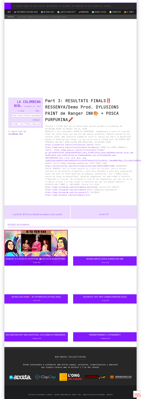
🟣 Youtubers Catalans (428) (26, 12)
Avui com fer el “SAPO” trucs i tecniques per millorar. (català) (105, 296)
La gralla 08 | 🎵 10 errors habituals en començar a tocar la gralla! (37, 214)
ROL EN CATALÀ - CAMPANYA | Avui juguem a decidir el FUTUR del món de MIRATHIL (42, 17)
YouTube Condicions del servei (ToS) (67, 395)
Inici (9, 12)
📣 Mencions (84, 12)
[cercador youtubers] (7, 6)
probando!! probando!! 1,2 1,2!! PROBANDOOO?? (105, 334)
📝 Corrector (115, 12)
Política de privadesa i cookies (40, 395)
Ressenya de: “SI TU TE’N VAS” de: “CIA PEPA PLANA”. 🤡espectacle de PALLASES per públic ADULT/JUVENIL (40, 259)
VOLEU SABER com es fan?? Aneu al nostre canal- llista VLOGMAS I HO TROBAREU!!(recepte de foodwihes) (41, 334)
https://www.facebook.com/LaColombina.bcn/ (67, 195)
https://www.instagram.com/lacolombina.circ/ (69, 190)
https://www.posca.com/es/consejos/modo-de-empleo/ (72, 147)
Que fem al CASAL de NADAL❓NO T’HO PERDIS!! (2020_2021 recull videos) (36, 296)
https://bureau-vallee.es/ (74, 163)
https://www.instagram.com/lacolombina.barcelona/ (71, 187)
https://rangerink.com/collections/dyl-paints (69, 145)
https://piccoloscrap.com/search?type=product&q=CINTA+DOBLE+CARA (80, 166)
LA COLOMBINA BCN (27, 104)
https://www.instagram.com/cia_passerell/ (67, 192)
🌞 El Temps (129, 12)
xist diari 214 (104, 214)
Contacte (110, 395)
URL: (38, 111)
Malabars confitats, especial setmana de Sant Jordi (104, 259)
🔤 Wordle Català (99, 12)
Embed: (37, 120)
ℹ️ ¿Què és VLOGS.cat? (66, 12)
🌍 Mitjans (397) (47, 12)
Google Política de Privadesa (94, 395)
